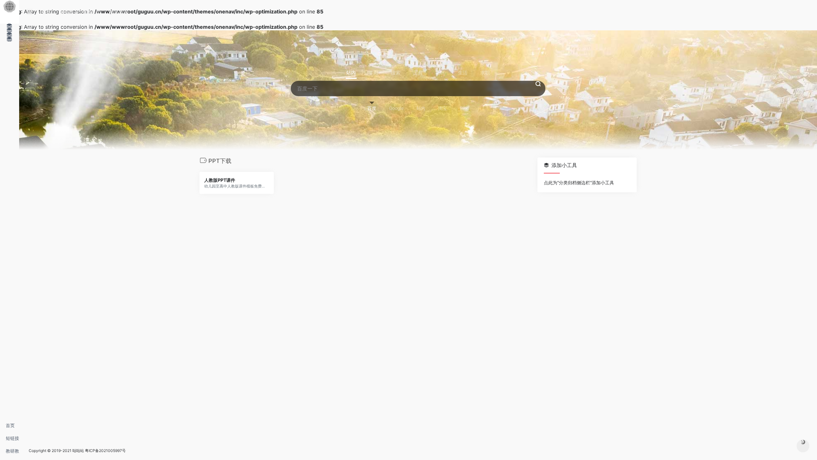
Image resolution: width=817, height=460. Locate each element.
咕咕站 (78, 450)
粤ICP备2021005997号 (105, 450)
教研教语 (12, 452)
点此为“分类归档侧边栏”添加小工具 (579, 182)
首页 (10, 425)
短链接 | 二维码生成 (12, 440)
